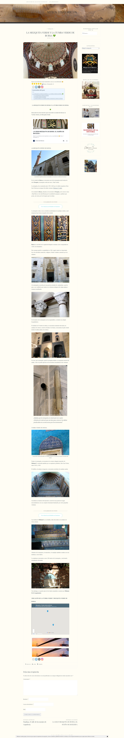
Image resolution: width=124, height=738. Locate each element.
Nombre (25, 699)
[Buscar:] (89, 33)
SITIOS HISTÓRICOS (62, 12)
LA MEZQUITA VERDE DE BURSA (42, 95)
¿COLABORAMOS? (54, 1)
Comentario (26, 679)
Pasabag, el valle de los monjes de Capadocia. (34, 722)
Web (24, 709)
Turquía (50, 29)
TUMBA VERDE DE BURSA (40, 97)
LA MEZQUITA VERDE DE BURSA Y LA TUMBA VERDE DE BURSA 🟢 (48, 93)
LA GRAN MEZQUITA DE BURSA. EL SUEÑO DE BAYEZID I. (65, 722)
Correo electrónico (28, 704)
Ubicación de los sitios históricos (36, 1)
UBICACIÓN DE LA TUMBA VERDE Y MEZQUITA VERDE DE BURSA (49, 98)
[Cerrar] (107, 736)
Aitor (34, 664)
